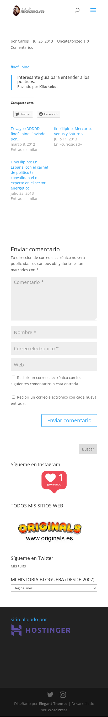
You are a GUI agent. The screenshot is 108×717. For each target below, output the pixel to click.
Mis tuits (18, 566)
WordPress (57, 709)
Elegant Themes (53, 703)
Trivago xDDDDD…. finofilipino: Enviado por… (28, 133)
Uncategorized (70, 41)
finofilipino (20, 66)
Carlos (23, 41)
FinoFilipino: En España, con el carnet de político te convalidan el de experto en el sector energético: (29, 175)
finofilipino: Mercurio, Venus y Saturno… (72, 131)
